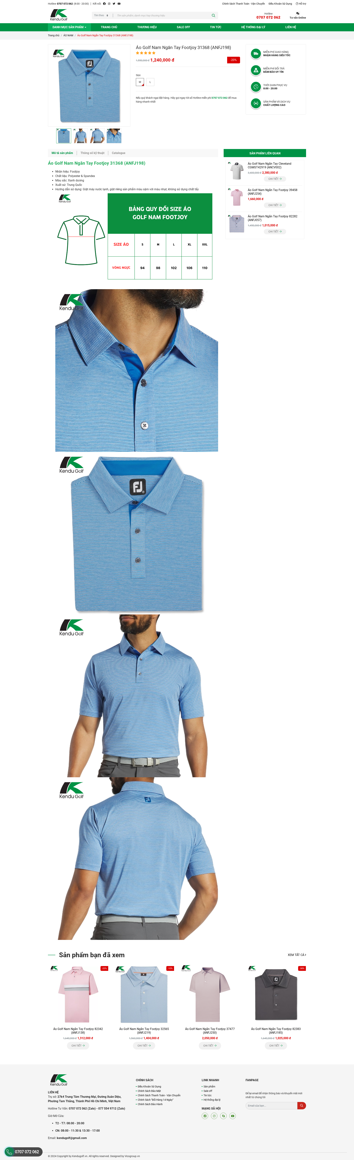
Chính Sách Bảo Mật (149, 1090)
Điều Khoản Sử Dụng (280, 3)
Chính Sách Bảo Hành (150, 1104)
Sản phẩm (209, 1086)
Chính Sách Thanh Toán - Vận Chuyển (243, 3)
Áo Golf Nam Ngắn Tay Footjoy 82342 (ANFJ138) (78, 1030)
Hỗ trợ (302, 3)
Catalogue (118, 153)
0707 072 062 (65, 3)
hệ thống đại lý (253, 27)
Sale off (183, 27)
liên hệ (290, 27)
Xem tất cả (296, 955)
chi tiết (273, 178)
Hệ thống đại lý (212, 1099)
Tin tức (215, 27)
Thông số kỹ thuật (92, 153)
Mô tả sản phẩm (62, 153)
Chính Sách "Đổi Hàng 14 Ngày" (155, 1099)
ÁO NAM (68, 35)
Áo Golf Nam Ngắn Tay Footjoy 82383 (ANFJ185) (276, 1030)
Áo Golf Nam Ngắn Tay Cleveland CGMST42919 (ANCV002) (269, 165)
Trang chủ (109, 27)
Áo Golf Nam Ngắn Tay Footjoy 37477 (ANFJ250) (210, 1030)
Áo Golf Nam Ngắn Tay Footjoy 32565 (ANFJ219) (144, 1030)
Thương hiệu (147, 27)
